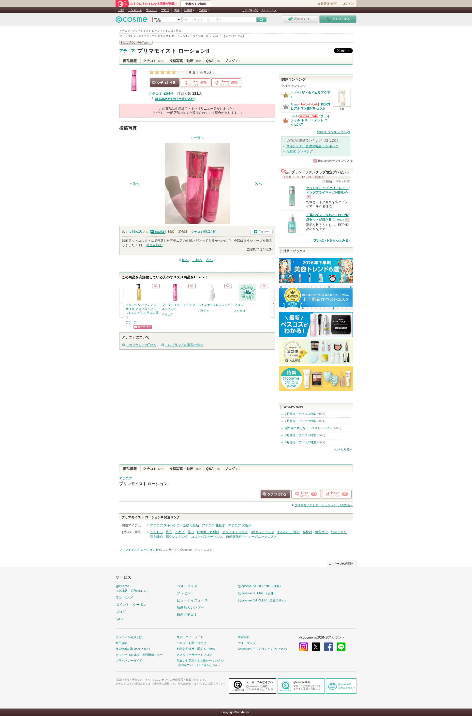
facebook (328, 646)
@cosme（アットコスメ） (197, 550)
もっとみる (342, 449)
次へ (258, 184)
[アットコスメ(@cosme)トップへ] (132, 21)
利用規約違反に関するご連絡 (196, 649)
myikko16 (134, 231)
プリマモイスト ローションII (173, 51)
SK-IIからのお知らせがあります (307, 116)
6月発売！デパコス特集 (300, 442)
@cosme (133, 588)
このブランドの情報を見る (136, 42)
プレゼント (185, 593)
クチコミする (164, 82)
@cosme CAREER (262, 600)
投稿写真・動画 (185, 61)
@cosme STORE (257, 593)
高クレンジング (177, 536)
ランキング (135, 10)
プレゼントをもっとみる (331, 240)
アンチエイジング (235, 532)
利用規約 (121, 643)
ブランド (151, 10)
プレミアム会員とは (129, 637)
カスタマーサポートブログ (194, 654)
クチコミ (153, 61)
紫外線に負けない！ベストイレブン (308, 428)
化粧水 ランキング (299, 151)
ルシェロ (239, 310)
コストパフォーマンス (207, 536)
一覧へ (198, 137)
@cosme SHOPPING (260, 586)
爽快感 (307, 532)
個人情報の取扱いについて (133, 649)
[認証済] (157, 231)
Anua (294, 104)
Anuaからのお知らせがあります (308, 104)
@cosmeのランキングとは (335, 161)
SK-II (294, 116)
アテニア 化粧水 (213, 525)
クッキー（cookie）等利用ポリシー (139, 654)
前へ (136, 184)
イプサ (295, 92)
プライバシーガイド (129, 660)
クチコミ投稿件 (204, 231)
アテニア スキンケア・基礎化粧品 (174, 525)
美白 (191, 532)
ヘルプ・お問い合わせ (191, 643)
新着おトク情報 (195, 4)
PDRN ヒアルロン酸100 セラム (310, 106)
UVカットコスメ (262, 532)
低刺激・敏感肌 (208, 532)
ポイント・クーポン (131, 605)
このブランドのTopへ (141, 345)
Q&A (176, 10)
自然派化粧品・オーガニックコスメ (251, 536)
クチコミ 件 (161, 93)
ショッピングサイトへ (142, 327)
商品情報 (130, 61)
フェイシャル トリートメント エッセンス (310, 120)
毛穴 (169, 532)
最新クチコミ (187, 614)
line (341, 646)
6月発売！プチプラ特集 (300, 435)
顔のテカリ (339, 532)
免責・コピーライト (190, 637)
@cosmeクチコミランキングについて (263, 649)
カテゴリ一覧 (250, 10)
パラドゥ (203, 310)
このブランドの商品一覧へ (184, 345)
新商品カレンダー (190, 607)
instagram (303, 646)
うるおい (156, 532)
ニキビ (180, 532)
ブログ (165, 10)
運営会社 (244, 637)
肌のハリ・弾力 (288, 532)
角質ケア (321, 532)
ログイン (348, 3)
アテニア (127, 51)
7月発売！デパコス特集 (300, 414)
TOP (121, 10)
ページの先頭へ (324, 505)
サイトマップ (247, 643)
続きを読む (154, 245)
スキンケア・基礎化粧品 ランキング (312, 146)
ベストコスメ (269, 10)
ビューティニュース (192, 600)
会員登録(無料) (327, 3)
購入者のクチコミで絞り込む (174, 99)
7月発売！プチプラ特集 (300, 421)
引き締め (156, 536)
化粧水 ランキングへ (332, 132)
